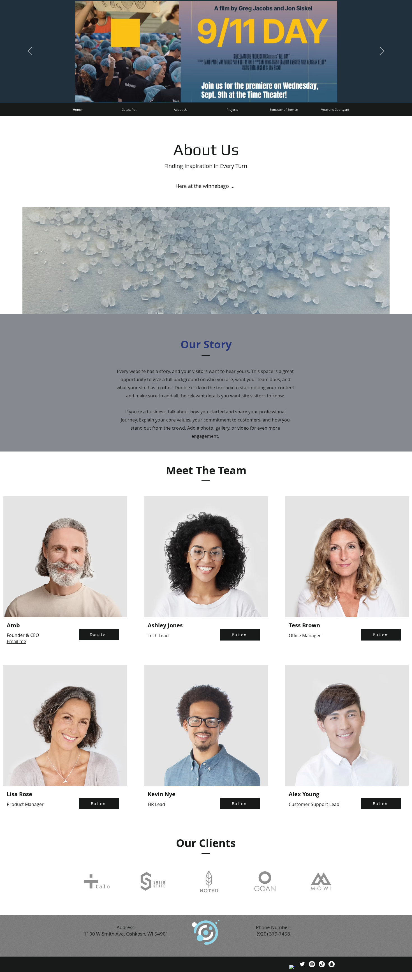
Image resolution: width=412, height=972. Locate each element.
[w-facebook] (292, 968)
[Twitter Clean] (302, 964)
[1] (206, 89)
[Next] (382, 51)
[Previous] (30, 51)
